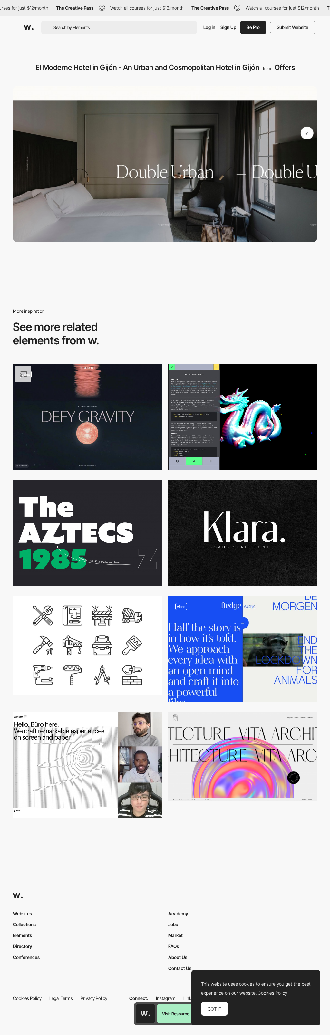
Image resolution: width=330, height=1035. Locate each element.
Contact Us (179, 968)
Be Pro (253, 27)
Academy (178, 913)
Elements (22, 935)
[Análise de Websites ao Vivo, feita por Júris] (87, 765)
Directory (22, 946)
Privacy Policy (94, 998)
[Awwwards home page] (145, 1013)
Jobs (173, 924)
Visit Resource (175, 1013)
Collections (24, 924)
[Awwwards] (29, 27)
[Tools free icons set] (87, 645)
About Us (177, 957)
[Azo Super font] (87, 533)
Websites (22, 913)
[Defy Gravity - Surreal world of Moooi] (87, 417)
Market (175, 935)
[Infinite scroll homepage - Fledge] (242, 649)
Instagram (166, 998)
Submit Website (292, 27)
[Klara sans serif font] (242, 533)
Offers (285, 67)
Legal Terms (61, 998)
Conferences (26, 957)
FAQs (173, 946)
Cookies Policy (27, 998)
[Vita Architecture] (242, 756)
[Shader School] (242, 417)
